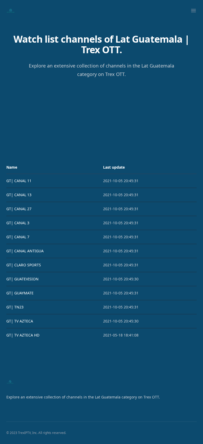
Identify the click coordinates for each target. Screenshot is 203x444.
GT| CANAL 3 (17, 222)
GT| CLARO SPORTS (23, 264)
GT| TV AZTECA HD (22, 335)
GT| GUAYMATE (20, 292)
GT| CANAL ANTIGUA (25, 250)
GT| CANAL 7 (17, 236)
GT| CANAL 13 (18, 194)
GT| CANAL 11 (18, 180)
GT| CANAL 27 (18, 208)
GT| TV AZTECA (19, 321)
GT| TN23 (15, 307)
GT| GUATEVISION (22, 278)
